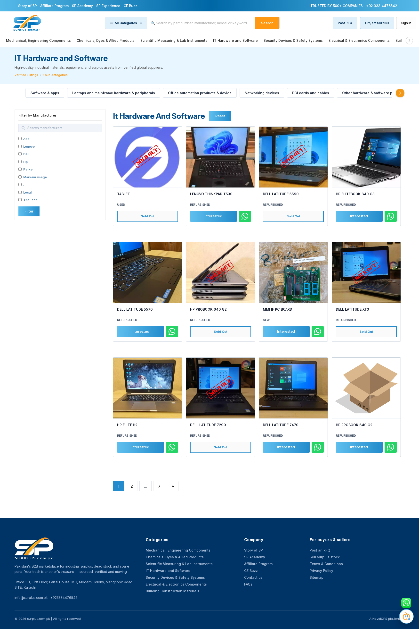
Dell (26, 154)
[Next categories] (400, 93)
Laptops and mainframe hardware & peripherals (113, 93)
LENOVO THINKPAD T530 (211, 194)
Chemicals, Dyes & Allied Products (106, 40)
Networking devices (262, 93)
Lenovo (29, 146)
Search (267, 23)
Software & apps (45, 93)
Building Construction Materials (172, 591)
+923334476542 (63, 597)
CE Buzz (130, 6)
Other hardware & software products (374, 93)
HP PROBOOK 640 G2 (208, 309)
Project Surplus (377, 23)
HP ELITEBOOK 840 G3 (355, 194)
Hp (25, 162)
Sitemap (316, 577)
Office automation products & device (200, 93)
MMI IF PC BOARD (277, 309)
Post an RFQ (320, 550)
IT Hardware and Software (235, 40)
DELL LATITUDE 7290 (208, 425)
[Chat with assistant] (406, 616)
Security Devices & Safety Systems (293, 40)
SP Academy (82, 6)
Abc (26, 139)
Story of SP (27, 6)
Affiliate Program (54, 6)
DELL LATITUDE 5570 (135, 309)
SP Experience (108, 6)
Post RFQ (345, 23)
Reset (220, 116)
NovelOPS (379, 618)
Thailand (30, 200)
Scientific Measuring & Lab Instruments (173, 40)
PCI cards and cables (310, 93)
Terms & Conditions (326, 564)
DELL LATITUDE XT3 (352, 309)
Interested (213, 216)
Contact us (253, 577)
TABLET (123, 194)
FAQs (248, 584)
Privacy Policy (321, 571)
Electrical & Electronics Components (359, 40)
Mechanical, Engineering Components (38, 40)
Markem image (35, 177)
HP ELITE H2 (127, 425)
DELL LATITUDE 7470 (280, 425)
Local (27, 192)
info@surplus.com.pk (31, 597)
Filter (28, 211)
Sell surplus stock (325, 557)
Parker (28, 169)
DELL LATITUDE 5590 (281, 194)
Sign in (406, 23)
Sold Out (147, 216)
